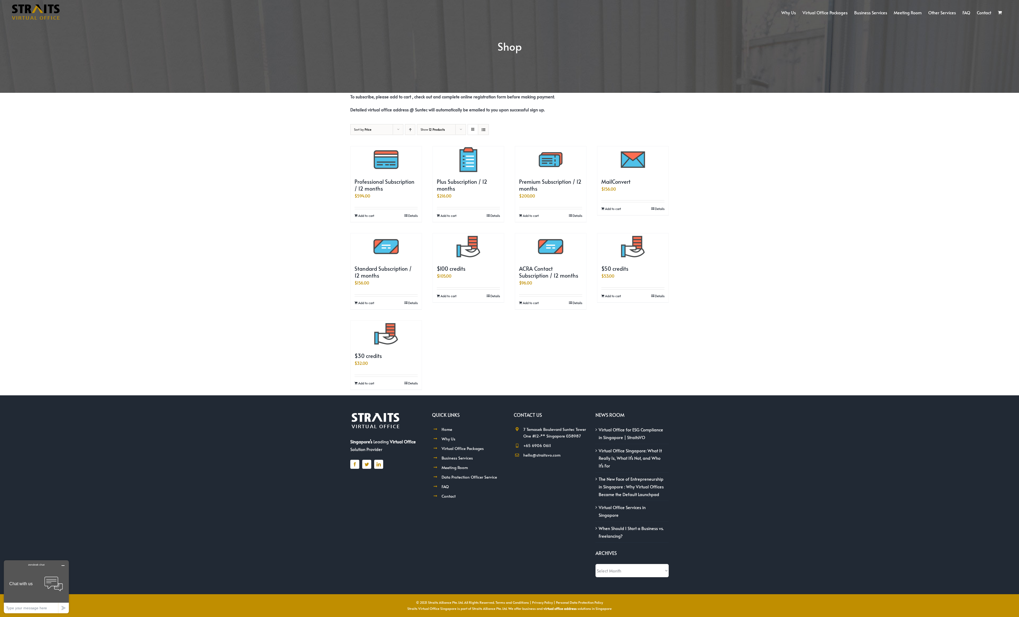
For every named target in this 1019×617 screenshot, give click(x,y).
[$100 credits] (468, 246)
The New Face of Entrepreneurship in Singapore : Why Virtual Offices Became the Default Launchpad (631, 486)
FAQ (445, 486)
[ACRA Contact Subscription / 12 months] (550, 246)
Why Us (448, 438)
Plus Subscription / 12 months (462, 185)
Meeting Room (455, 467)
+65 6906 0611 (537, 445)
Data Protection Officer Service (469, 477)
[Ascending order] (410, 129)
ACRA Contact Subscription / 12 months (548, 272)
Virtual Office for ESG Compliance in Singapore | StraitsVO (631, 433)
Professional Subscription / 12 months (384, 185)
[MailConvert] (632, 159)
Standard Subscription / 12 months (383, 272)
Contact (449, 496)
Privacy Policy (542, 602)
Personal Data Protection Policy (579, 602)
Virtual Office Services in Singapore (622, 511)
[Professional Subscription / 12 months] (386, 159)
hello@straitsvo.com (541, 455)
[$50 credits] (632, 246)
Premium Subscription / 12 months (550, 185)
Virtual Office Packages (463, 448)
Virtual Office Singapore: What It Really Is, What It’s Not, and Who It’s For (630, 458)
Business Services (457, 458)
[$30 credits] (386, 334)
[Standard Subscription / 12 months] (386, 246)
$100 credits (451, 268)
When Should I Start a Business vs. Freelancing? (631, 532)
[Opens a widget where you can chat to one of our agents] (36, 586)
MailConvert (616, 181)
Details (413, 215)
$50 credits (614, 268)
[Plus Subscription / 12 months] (468, 159)
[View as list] (483, 129)
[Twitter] (366, 464)
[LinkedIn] (378, 464)
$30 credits (368, 356)
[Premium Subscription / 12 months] (550, 159)
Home (447, 429)
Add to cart (366, 215)
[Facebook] (354, 464)
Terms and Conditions (512, 602)
